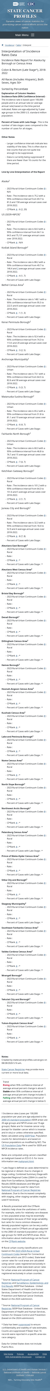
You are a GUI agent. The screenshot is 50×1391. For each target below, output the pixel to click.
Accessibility (33, 1354)
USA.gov (30, 1375)
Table (18, 45)
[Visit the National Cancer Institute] (19, 2)
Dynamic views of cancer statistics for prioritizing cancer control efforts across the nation (25, 24)
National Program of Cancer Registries (21, 1190)
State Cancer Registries (13, 1069)
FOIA (45, 1354)
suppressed (24, 1324)
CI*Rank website (17, 1241)
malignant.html (26, 1161)
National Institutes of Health (17, 1372)
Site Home (8, 1354)
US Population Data (11, 1145)
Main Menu (22, 35)
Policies (20, 1354)
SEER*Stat (30, 1135)
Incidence (9, 45)
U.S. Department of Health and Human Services (24, 1369)
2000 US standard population (16, 1119)
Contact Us (40, 1357)
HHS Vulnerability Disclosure (18, 1357)
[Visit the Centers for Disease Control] (31, 2)
